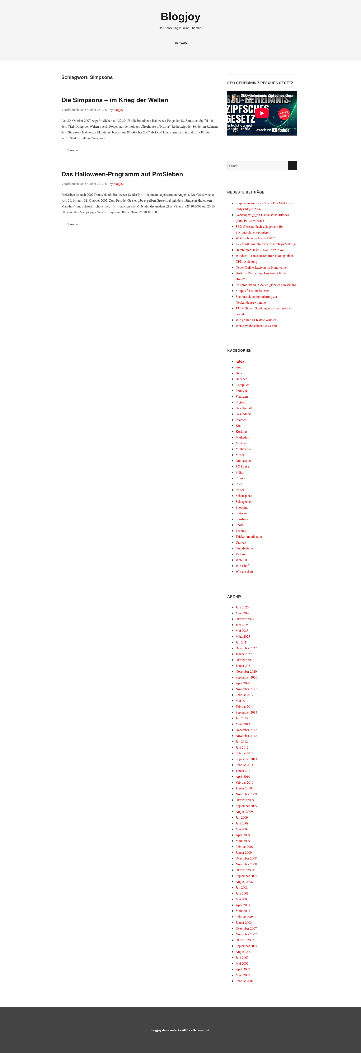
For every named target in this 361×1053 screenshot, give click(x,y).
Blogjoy (181, 16)
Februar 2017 (244, 694)
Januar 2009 (244, 852)
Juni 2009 (242, 823)
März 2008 (243, 910)
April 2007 (243, 969)
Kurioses (241, 431)
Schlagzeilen (244, 501)
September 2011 (246, 759)
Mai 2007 (242, 963)
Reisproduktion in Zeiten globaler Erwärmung (266, 285)
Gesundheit (243, 414)
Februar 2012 (244, 753)
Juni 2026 (242, 607)
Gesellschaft (244, 408)
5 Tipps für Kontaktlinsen (252, 290)
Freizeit (240, 402)
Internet (241, 419)
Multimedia (243, 449)
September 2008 (246, 875)
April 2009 (243, 835)
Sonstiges (242, 519)
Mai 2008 (242, 899)
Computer (242, 384)
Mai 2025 (242, 630)
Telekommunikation (249, 536)
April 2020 (243, 683)
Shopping (242, 507)
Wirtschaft (242, 565)
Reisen (240, 490)
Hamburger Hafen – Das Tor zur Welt (260, 250)
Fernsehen (73, 150)
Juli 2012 (242, 741)
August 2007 (244, 951)
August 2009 (244, 811)
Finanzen (242, 396)
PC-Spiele (242, 466)
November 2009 (246, 794)
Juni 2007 (242, 957)
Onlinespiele (244, 460)
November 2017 (246, 689)
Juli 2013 (242, 718)
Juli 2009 (242, 817)
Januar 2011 (244, 770)
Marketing (242, 437)
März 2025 (243, 636)
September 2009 (246, 805)
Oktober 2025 (245, 619)
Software (242, 513)
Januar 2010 (244, 788)
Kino (239, 425)
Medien (241, 443)
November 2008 (246, 864)
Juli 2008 (242, 887)
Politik (240, 472)
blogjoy (118, 109)
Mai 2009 (242, 829)
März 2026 (243, 613)
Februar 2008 (244, 916)
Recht (239, 484)
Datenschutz (202, 1030)
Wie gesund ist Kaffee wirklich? (257, 320)
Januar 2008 (244, 922)
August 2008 (244, 881)
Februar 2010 (244, 782)
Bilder (240, 373)
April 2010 (243, 776)
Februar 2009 (244, 846)
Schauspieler (244, 495)
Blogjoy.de (158, 1030)
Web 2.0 (241, 560)
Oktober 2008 (245, 870)
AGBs (186, 1030)
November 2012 (246, 735)
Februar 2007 (244, 981)
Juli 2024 (242, 642)
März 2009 (243, 840)
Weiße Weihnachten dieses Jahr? (257, 325)
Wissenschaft (244, 571)
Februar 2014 (244, 706)
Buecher (241, 379)
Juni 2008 (242, 893)
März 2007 (243, 975)
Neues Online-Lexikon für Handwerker (262, 267)
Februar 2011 (244, 765)
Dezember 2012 (246, 730)
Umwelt (241, 542)
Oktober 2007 (245, 940)
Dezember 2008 (246, 858)
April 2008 (243, 905)
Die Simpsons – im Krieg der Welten (114, 99)
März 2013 (243, 724)
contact (173, 1030)
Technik (241, 530)
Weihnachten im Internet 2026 (255, 238)
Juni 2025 (242, 624)
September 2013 (246, 712)
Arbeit (240, 361)
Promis (240, 478)
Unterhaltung (244, 548)
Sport (239, 525)
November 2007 (246, 934)
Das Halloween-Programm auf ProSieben (122, 173)
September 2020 (246, 677)
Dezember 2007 (246, 928)
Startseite (181, 43)
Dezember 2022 (246, 648)
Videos (240, 554)
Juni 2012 (242, 747)
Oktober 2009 (245, 800)
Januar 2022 (244, 654)
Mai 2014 (242, 700)
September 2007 (246, 946)
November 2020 (246, 671)
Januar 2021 (244, 665)
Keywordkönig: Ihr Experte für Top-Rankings (266, 244)
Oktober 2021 (245, 659)
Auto (239, 367)
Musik (240, 454)
